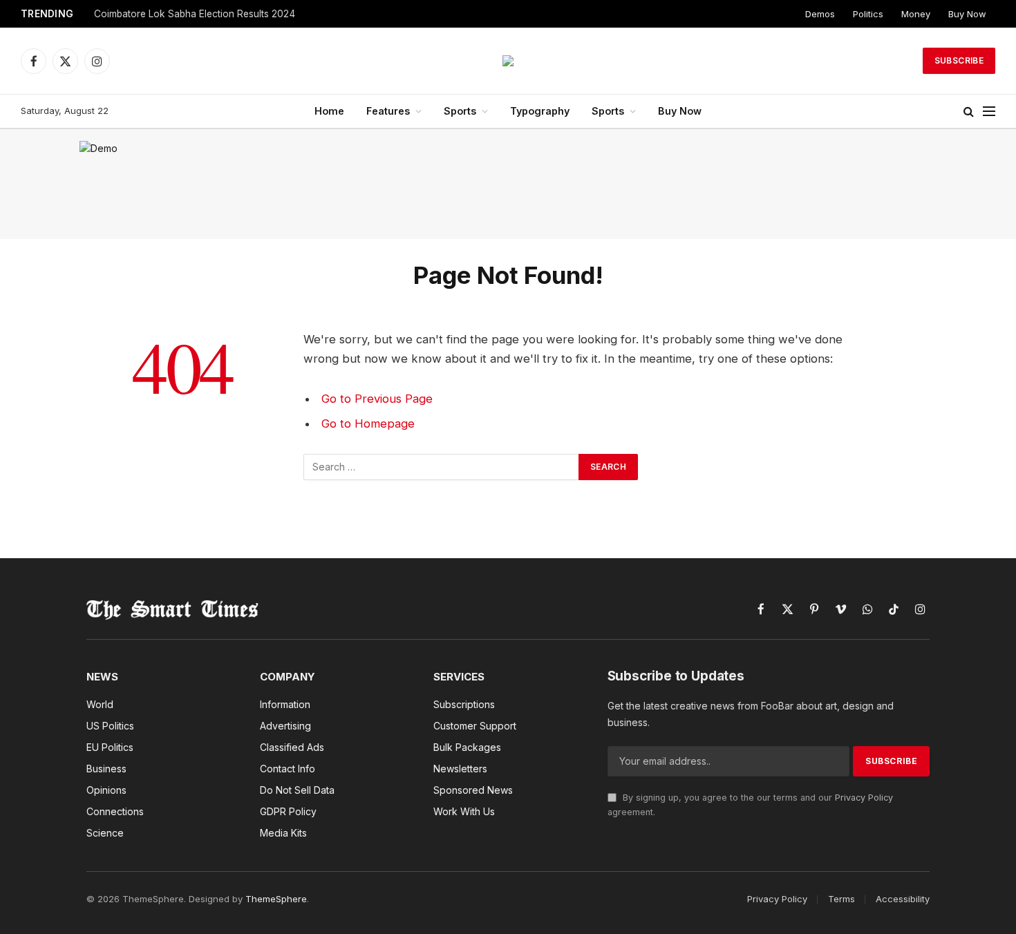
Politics (868, 13)
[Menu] (989, 111)
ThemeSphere (276, 898)
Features (388, 111)
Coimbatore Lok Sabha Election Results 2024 (194, 13)
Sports (460, 111)
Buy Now (967, 13)
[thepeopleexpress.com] (508, 60)
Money (915, 13)
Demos (820, 13)
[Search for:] (441, 467)
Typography (540, 111)
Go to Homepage (368, 423)
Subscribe (959, 60)
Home (329, 111)
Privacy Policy (864, 797)
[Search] (969, 111)
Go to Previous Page (377, 399)
